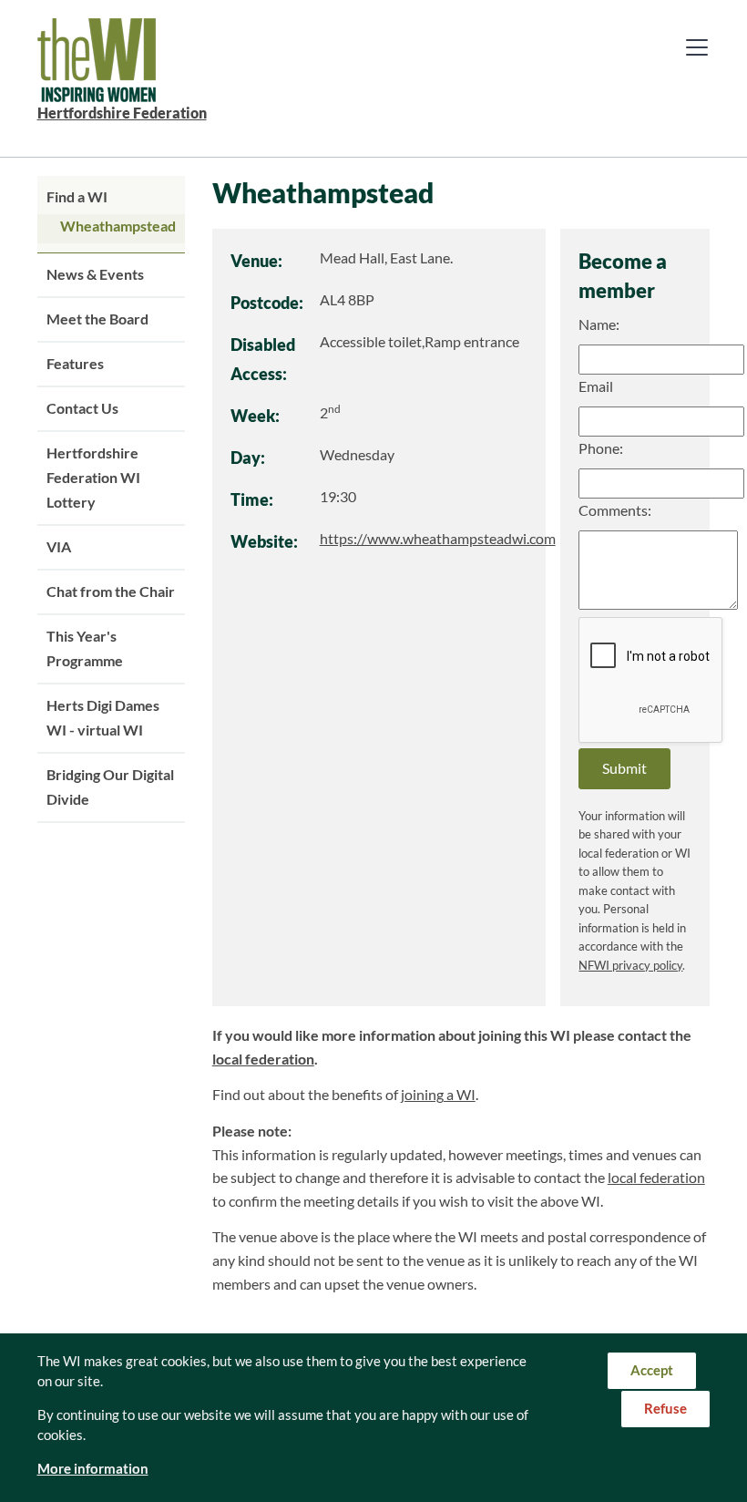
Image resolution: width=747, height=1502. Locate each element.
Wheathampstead (118, 226)
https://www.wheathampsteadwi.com (438, 538)
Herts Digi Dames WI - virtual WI (102, 717)
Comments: (614, 510)
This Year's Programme (84, 648)
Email (595, 386)
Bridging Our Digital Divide (110, 787)
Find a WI (76, 197)
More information (92, 1468)
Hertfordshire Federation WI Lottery (93, 477)
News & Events (95, 274)
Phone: (600, 448)
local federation (263, 1059)
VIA (58, 547)
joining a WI (438, 1094)
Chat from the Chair (110, 591)
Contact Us (82, 408)
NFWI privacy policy (630, 965)
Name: (598, 324)
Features (75, 363)
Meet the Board (97, 319)
